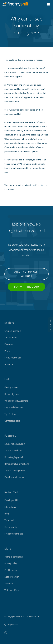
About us (8, 364)
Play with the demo (26, 286)
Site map (8, 583)
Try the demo (10, 337)
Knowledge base (12, 393)
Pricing (7, 350)
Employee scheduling (14, 443)
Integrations (10, 506)
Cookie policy (10, 570)
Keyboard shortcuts (13, 407)
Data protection (11, 576)
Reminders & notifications (16, 463)
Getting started (11, 387)
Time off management (14, 470)
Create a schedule (12, 330)
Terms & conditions (13, 556)
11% (45, 185)
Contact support (12, 420)
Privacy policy (10, 563)
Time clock (9, 520)
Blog (6, 513)
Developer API (11, 500)
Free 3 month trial (12, 357)
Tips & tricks (10, 414)
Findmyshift (9, 608)
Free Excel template (13, 533)
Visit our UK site (11, 590)
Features (8, 344)
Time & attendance (13, 450)
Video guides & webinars (16, 400)
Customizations (11, 526)
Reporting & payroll (13, 457)
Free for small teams (14, 477)
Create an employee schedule (26, 274)
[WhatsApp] (5, 632)
